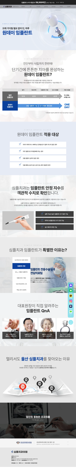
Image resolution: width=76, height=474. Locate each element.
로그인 (57, 2)
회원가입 (62, 2)
